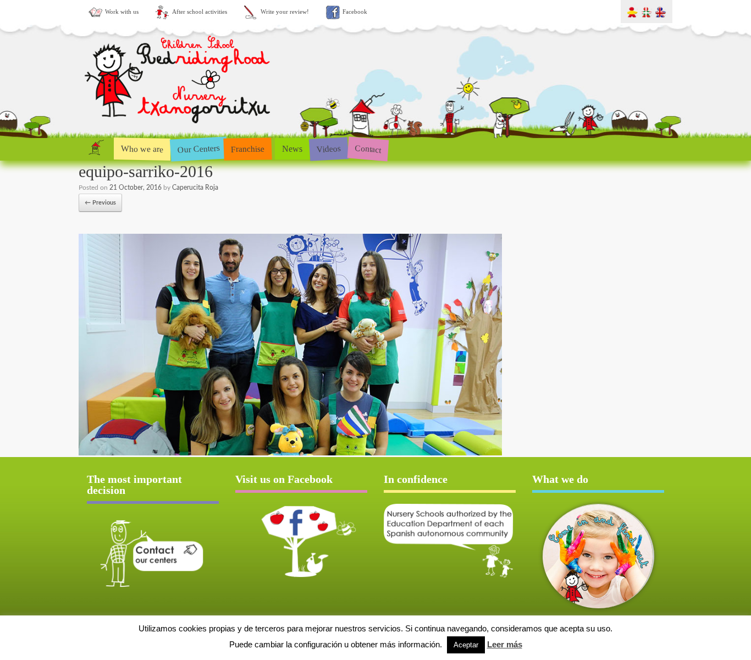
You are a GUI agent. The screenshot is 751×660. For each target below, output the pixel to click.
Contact (368, 149)
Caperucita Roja (195, 187)
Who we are (142, 148)
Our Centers (198, 149)
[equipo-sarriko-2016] (290, 453)
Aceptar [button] (466, 645)
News (292, 148)
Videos (328, 148)
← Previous (100, 203)
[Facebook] (301, 541)
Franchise (248, 148)
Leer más (504, 644)
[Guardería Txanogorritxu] (179, 125)
